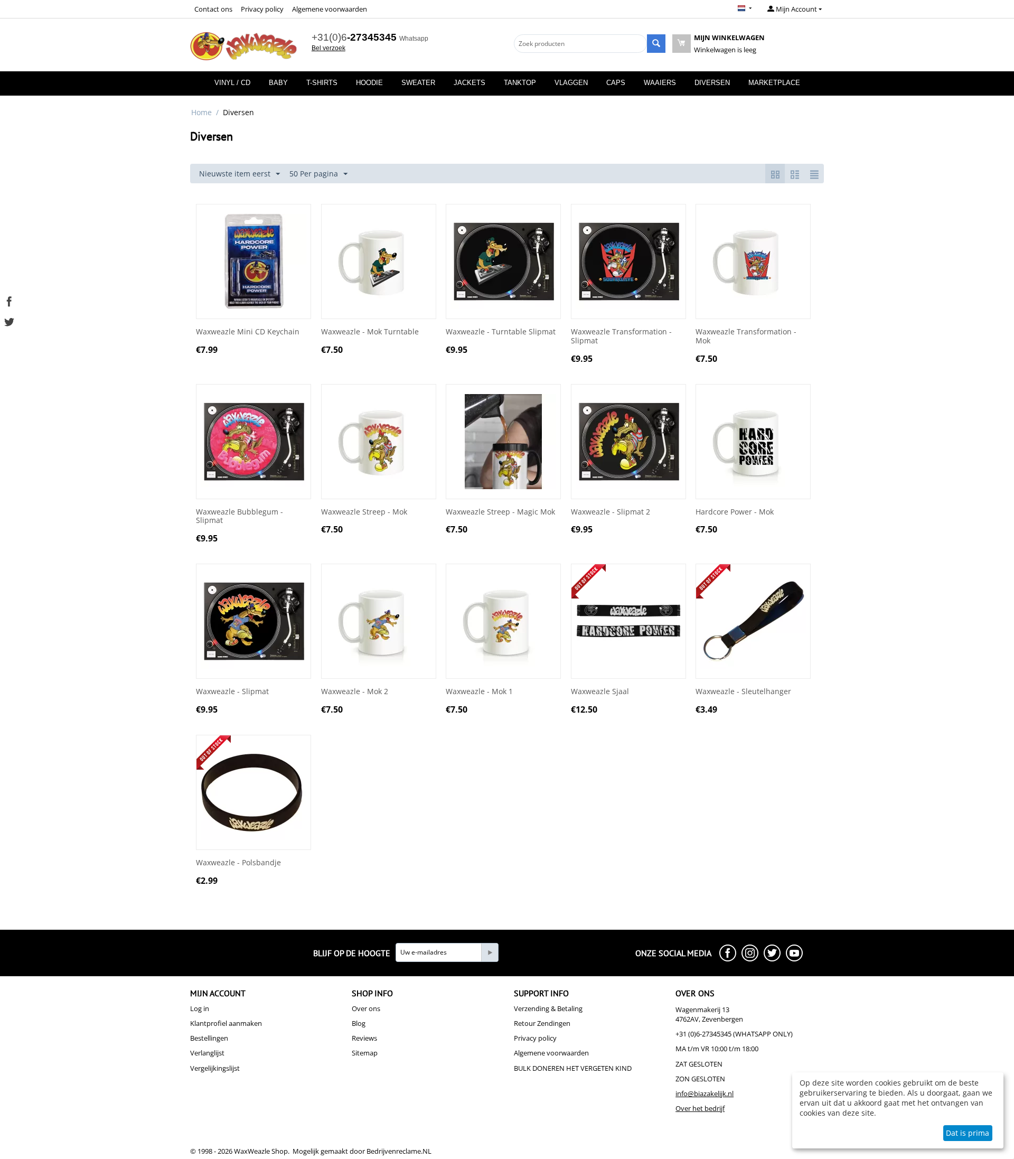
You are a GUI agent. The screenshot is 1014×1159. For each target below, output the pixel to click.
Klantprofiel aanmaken (226, 1023)
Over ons (366, 1008)
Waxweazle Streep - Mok (364, 512)
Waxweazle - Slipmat (232, 691)
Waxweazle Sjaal (600, 691)
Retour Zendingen (542, 1023)
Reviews (364, 1038)
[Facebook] (9, 300)
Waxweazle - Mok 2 (354, 691)
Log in (199, 1008)
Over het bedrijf (700, 1108)
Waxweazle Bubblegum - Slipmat (239, 517)
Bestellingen (209, 1038)
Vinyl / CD (232, 83)
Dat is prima (967, 1133)
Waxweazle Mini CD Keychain (247, 332)
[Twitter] (9, 321)
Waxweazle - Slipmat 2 (610, 512)
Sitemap (365, 1053)
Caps (615, 83)
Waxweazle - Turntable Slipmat (501, 332)
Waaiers (660, 83)
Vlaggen (571, 83)
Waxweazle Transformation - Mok (746, 336)
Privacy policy (262, 9)
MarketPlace (774, 83)
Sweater (418, 83)
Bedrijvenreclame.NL (399, 1151)
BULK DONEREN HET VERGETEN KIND (573, 1068)
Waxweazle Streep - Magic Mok (500, 512)
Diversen (712, 83)
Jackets (469, 83)
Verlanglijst (207, 1053)
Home (201, 112)
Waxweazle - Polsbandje (238, 862)
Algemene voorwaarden (329, 9)
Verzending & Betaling (548, 1008)
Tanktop (520, 83)
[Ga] (489, 952)
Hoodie (369, 83)
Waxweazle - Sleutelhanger (743, 691)
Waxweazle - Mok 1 (479, 691)
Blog (358, 1023)
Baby (278, 83)
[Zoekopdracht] (656, 43)
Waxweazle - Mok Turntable (370, 332)
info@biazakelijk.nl (704, 1093)
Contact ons (213, 9)
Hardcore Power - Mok (735, 512)
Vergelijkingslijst (215, 1068)
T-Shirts (321, 83)
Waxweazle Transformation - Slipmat (621, 336)
